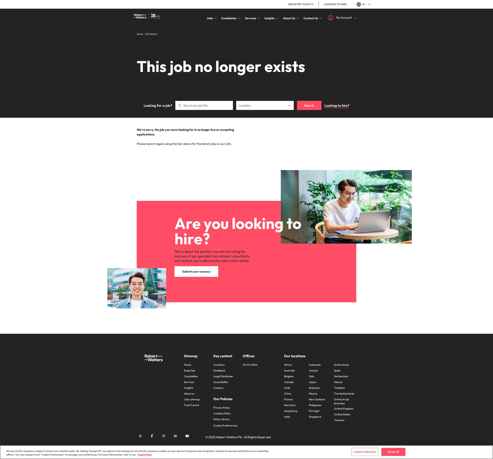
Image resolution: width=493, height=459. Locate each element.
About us (189, 393)
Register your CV (301, 4)
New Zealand (317, 399)
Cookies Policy (222, 413)
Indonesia (315, 364)
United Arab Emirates (341, 401)
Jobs (210, 18)
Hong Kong (290, 411)
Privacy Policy (221, 407)
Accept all (393, 451)
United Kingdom (343, 408)
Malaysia (314, 388)
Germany (290, 405)
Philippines (315, 405)
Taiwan (338, 382)
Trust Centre (191, 405)
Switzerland (341, 376)
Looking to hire (335, 4)
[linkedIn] (175, 435)
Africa (288, 364)
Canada (289, 382)
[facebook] (151, 435)
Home (187, 364)
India (287, 416)
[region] (246, 452)
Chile (287, 388)
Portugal (314, 411)
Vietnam (339, 420)
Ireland (313, 370)
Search (309, 105)
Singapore (315, 416)
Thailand (339, 388)
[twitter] (140, 435)
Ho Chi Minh (250, 364)
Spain (337, 370)
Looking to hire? (336, 105)
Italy (311, 376)
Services (250, 18)
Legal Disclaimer (223, 376)
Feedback (219, 370)
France (288, 399)
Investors (219, 364)
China (287, 393)
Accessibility (220, 382)
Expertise (189, 370)
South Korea (341, 364)
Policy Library (221, 419)
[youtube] (187, 435)
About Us (289, 18)
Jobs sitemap (192, 399)
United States (342, 414)
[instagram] (163, 435)
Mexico (313, 393)
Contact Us (311, 18)
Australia (289, 370)
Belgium (289, 376)
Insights (269, 18)
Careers (218, 388)
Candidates (228, 18)
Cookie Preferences (225, 425)
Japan (312, 382)
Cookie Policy (145, 454)
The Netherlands (344, 393)
